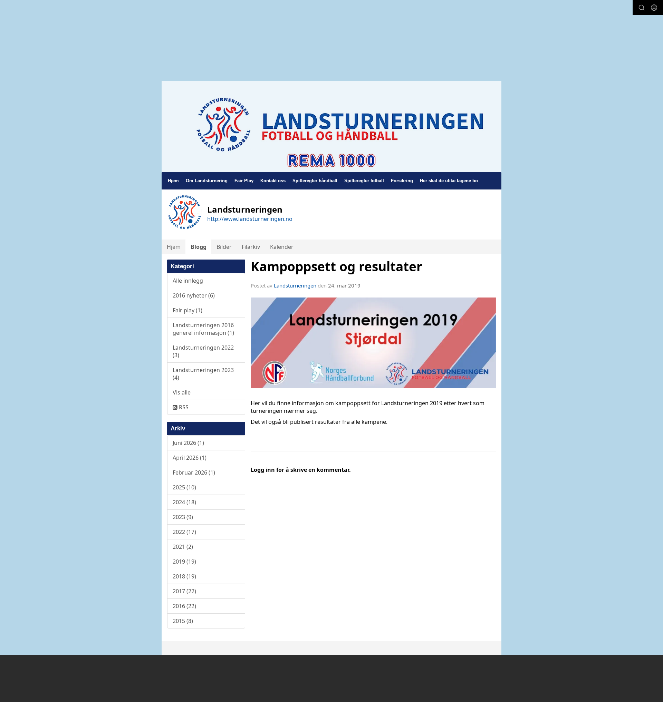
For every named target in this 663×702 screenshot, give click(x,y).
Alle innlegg (188, 280)
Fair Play (243, 180)
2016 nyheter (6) (194, 295)
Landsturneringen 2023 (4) (203, 373)
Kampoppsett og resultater (336, 266)
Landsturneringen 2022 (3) (203, 351)
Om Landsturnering (207, 180)
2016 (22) (184, 606)
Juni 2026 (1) (188, 443)
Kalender (282, 247)
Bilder (224, 247)
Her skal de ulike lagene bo (449, 180)
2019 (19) (184, 561)
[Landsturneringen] (331, 126)
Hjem (173, 180)
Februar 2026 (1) (194, 472)
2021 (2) (183, 546)
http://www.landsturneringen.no (249, 219)
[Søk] (641, 7)
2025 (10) (184, 487)
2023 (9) (183, 517)
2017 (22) (184, 591)
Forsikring (402, 180)
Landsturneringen (295, 285)
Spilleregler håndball (314, 180)
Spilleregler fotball (364, 180)
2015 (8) (183, 621)
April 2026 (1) (189, 457)
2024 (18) (184, 502)
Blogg (198, 247)
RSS (183, 407)
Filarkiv (251, 247)
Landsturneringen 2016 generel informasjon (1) (203, 329)
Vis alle (182, 392)
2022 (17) (184, 532)
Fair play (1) (187, 310)
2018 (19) (184, 576)
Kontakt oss (273, 180)
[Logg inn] (654, 7)
